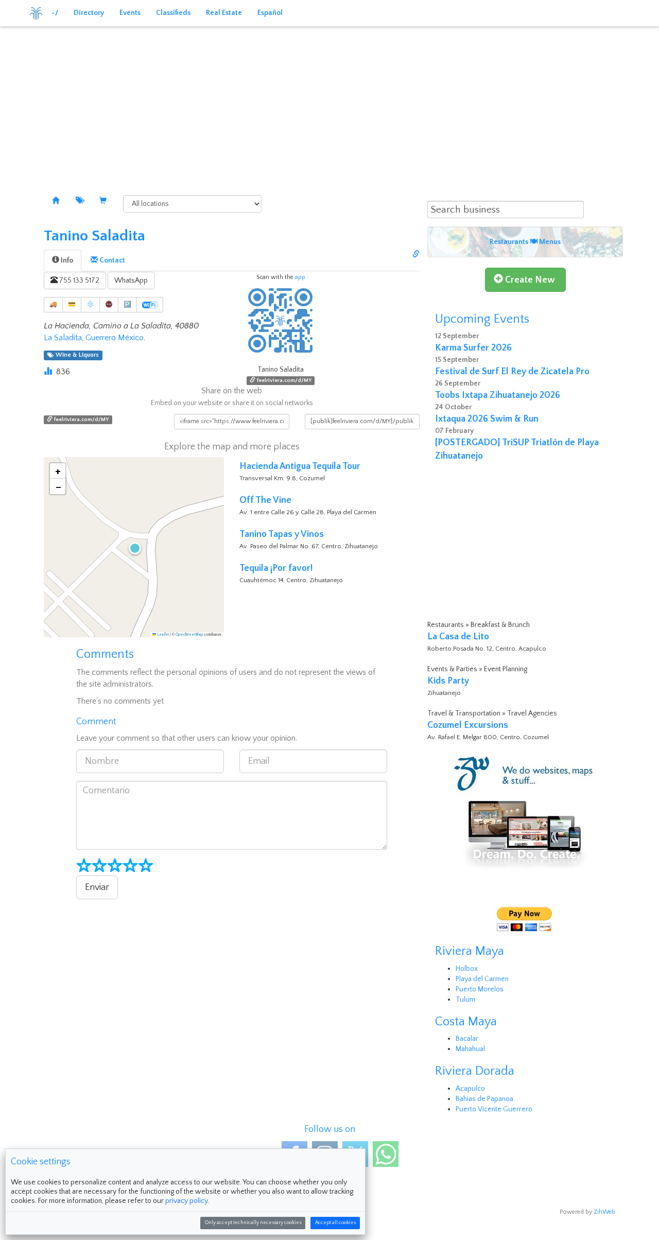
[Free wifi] (149, 304)
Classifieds (173, 13)
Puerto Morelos (480, 989)
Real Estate (224, 13)
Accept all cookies (335, 1223)
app (300, 277)
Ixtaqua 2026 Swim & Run (487, 419)
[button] (134, 547)
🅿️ (127, 304)
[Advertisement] (329, 103)
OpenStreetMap (189, 635)
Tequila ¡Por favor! (276, 568)
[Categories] (79, 201)
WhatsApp (131, 280)
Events (130, 13)
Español (270, 13)
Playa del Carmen (482, 979)
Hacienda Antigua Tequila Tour (299, 466)
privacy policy (186, 1201)
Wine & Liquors (76, 355)
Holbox (467, 969)
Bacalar (467, 1039)
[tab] (62, 260)
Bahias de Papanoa (484, 1099)
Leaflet (162, 635)
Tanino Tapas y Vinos (281, 534)
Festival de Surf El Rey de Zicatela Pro (512, 371)
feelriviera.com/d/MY (283, 380)
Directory (89, 13)
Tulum (465, 1000)
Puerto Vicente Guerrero (494, 1109)
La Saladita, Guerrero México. (94, 337)
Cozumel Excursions (467, 725)
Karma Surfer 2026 (473, 348)
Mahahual (470, 1049)
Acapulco (470, 1089)
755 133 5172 (78, 280)
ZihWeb (604, 1212)
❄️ (90, 304)
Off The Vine (265, 500)
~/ (54, 13)
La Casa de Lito (458, 637)
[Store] (103, 201)
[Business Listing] (55, 201)
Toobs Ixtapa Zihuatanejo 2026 (497, 395)
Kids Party (448, 681)
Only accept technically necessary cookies (253, 1223)
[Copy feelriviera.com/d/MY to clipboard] (416, 255)
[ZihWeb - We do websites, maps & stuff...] (525, 811)
